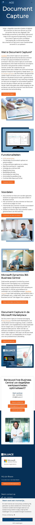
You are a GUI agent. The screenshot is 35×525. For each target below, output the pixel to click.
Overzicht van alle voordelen (11, 215)
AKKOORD (17, 519)
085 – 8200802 (8, 497)
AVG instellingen (17, 523)
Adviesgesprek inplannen (17, 406)
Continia (4, 56)
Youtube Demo (8, 182)
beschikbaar (6, 320)
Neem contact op (8, 341)
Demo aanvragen (8, 94)
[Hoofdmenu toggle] (31, 2)
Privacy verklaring (7, 515)
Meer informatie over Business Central (14, 302)
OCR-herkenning (8, 158)
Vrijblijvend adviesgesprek (11, 483)
